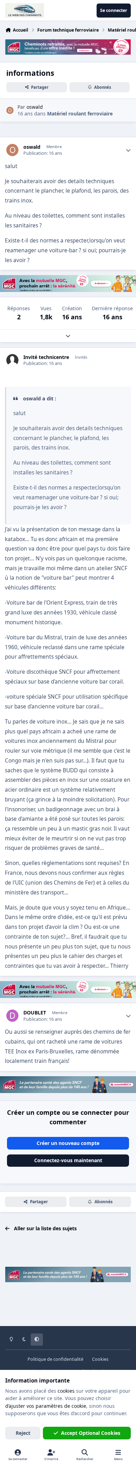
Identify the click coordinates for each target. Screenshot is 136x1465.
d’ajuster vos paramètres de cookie (45, 1406)
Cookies (100, 1359)
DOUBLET (34, 1013)
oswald (31, 147)
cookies (66, 1390)
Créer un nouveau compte (68, 1143)
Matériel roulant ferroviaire (80, 113)
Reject (23, 1433)
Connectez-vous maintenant (68, 1160)
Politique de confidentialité (55, 1359)
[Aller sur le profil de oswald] (10, 110)
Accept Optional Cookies (90, 1433)
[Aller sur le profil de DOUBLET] (12, 1016)
